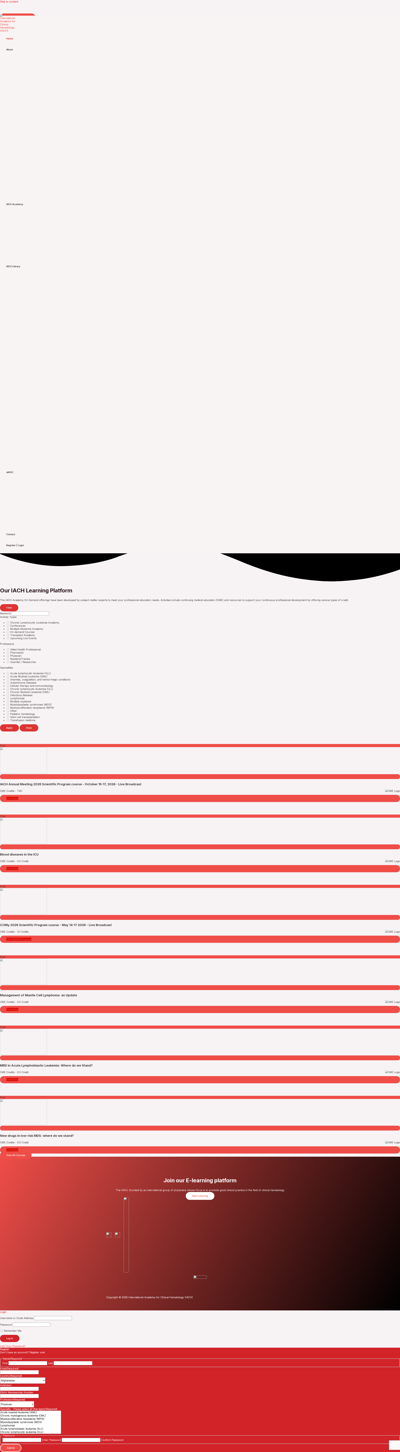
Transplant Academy (22, 635)
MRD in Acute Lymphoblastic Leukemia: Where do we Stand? (46, 1065)
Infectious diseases (20, 695)
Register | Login (15, 545)
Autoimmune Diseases (22, 682)
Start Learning (200, 1195)
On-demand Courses (22, 632)
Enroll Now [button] (12, 798)
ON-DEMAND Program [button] (18, 939)
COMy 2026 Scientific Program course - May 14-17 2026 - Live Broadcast (56, 925)
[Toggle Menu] (32, 57)
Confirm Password (112, 1440)
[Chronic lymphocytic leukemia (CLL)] (30, 1432)
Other (13, 710)
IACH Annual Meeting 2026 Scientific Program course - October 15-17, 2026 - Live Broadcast (70, 784)
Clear (29, 727)
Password (6, 1324)
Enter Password (51, 1440)
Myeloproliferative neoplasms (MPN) (31, 707)
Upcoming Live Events (23, 638)
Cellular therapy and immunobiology (31, 685)
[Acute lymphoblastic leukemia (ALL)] (30, 1428)
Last (50, 1363)
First (5, 1363)
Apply (9, 727)
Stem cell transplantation (24, 717)
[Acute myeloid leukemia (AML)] (30, 1412)
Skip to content (9, 1)
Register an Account (12, 1355)
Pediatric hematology (22, 714)
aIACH (9, 472)
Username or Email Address (16, 1318)
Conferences (17, 625)
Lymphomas (17, 698)
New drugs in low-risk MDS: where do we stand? (37, 1136)
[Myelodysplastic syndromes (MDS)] (30, 1422)
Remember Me (12, 1330)
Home (9, 38)
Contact (10, 534)
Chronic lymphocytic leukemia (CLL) (31, 688)
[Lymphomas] (30, 1425)
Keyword (5, 613)
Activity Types (8, 617)
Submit (11, 1447)
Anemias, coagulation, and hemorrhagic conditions (39, 679)
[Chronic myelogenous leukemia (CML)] (30, 1415)
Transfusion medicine (22, 720)
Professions (7, 643)
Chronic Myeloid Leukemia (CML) (29, 692)
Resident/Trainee (19, 658)
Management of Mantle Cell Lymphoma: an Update (38, 995)
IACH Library (13, 266)
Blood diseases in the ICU (19, 854)
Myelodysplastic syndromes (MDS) (30, 704)
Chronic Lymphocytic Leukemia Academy (34, 622)
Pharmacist (16, 652)
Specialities (6, 667)
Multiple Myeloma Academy (26, 628)
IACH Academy (14, 204)
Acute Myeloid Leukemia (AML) (28, 676)
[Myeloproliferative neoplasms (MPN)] (30, 1419)
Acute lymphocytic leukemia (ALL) (30, 673)
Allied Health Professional (25, 649)
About (9, 49)
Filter (9, 607)
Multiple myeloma (20, 701)
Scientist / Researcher (22, 662)
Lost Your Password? (12, 1346)
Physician (15, 655)
